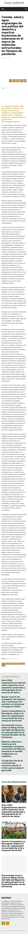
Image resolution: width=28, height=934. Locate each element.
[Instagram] (7, 923)
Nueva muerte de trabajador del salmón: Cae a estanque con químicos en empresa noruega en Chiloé (13, 702)
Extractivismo (12, 663)
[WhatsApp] (17, 80)
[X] (14, 80)
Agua (4, 663)
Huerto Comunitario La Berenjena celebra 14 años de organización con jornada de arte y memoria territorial (13, 716)
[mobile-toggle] (2, 9)
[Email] (21, 80)
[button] (26, 9)
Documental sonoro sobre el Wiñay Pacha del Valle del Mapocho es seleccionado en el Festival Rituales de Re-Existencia (14, 881)
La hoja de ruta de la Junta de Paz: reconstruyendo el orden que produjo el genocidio (13, 766)
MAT (3, 665)
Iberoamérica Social (12, 658)
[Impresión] (24, 80)
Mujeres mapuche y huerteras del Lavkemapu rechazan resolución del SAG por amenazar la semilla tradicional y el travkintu (13, 749)
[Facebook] (10, 80)
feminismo (21, 663)
